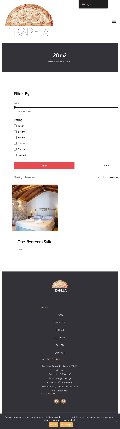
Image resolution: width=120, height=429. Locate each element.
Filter (44, 165)
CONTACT (60, 352)
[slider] (15, 107)
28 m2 (20, 249)
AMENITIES (60, 337)
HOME (60, 314)
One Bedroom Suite (35, 241)
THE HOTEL (60, 322)
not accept (66, 424)
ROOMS (60, 329)
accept (53, 424)
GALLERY (60, 345)
